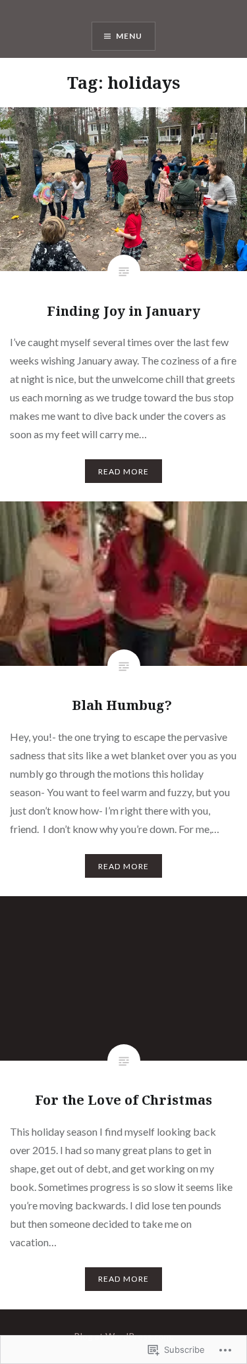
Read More (124, 471)
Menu (129, 36)
